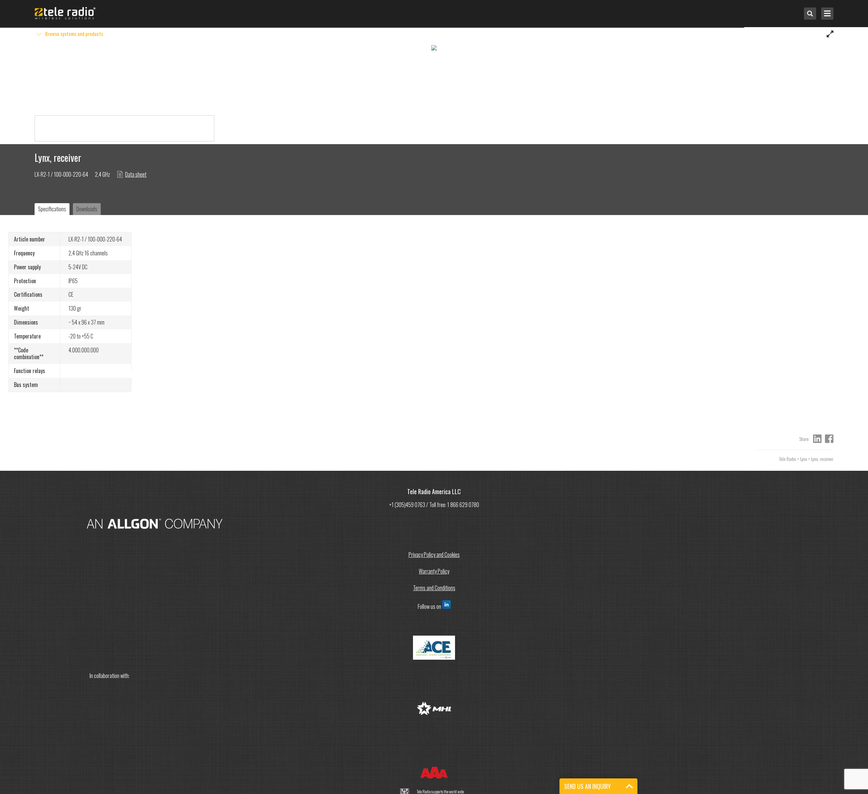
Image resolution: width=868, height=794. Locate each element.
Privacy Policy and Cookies (434, 554)
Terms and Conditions (434, 588)
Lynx (803, 458)
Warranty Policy (434, 571)
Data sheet (135, 174)
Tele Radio (787, 458)
